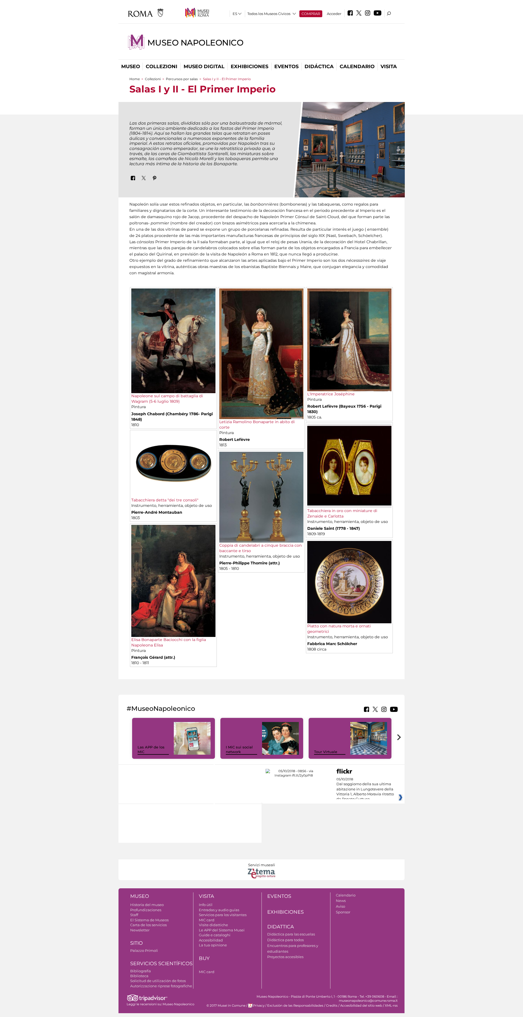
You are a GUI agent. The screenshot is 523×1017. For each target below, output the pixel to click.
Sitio (136, 943)
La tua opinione (213, 945)
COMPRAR (311, 13)
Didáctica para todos (285, 940)
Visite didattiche (213, 925)
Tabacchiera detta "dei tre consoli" (164, 500)
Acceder (334, 13)
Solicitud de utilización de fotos (158, 981)
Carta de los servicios (148, 925)
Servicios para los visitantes (223, 915)
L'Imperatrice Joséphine (331, 394)
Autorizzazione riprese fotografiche (161, 986)
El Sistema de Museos (149, 920)
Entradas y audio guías (219, 910)
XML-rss (391, 1005)
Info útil (205, 904)
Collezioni (161, 67)
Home (134, 79)
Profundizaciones (145, 910)
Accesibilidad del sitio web (361, 1005)
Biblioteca (139, 976)
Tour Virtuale (325, 752)
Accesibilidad (211, 940)
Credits (331, 1005)
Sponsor (343, 912)
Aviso (340, 906)
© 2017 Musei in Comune (225, 1005)
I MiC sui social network (239, 749)
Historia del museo (147, 904)
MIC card (206, 920)
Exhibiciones (249, 67)
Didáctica (319, 67)
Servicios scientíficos (161, 963)
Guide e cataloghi (214, 935)
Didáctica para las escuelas (291, 934)
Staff (134, 915)
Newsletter (140, 930)
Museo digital (204, 67)
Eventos (286, 67)
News (341, 900)
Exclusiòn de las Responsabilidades (295, 1005)
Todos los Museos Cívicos (268, 13)
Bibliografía (140, 971)
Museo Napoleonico (195, 43)
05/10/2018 (365, 789)
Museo (130, 67)
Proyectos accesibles (285, 957)
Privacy (258, 1005)
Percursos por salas (182, 79)
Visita (389, 67)
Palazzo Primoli (144, 950)
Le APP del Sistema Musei (222, 930)
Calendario (357, 67)
